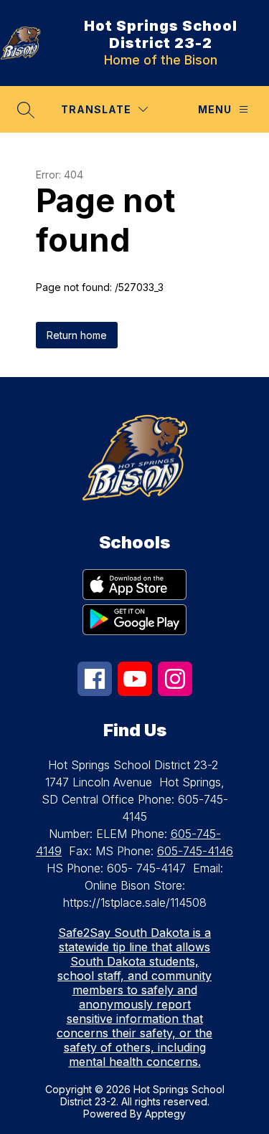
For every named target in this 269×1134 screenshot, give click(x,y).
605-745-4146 (195, 851)
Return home (77, 335)
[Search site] (25, 109)
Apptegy (165, 1113)
